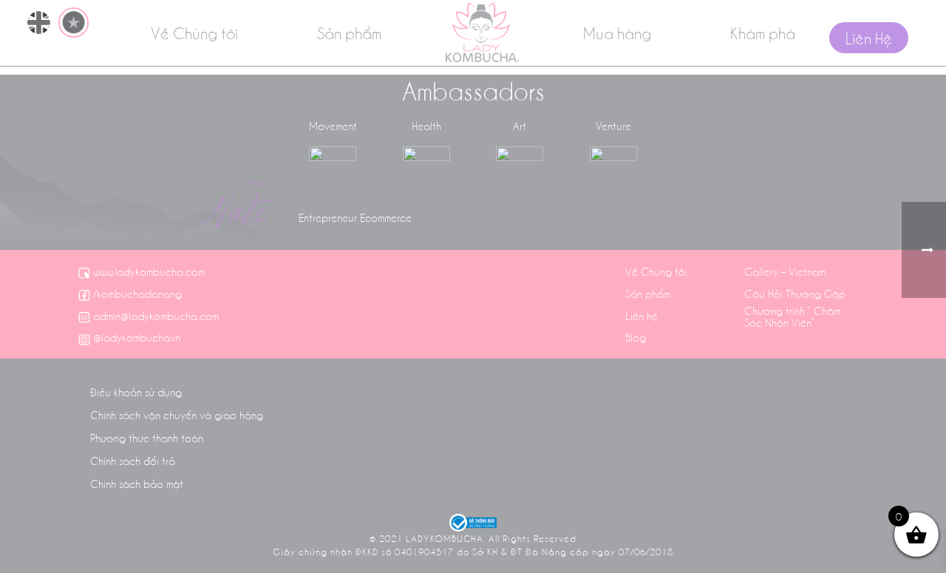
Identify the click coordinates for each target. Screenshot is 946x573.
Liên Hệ (868, 37)
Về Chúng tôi (194, 32)
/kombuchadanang (137, 293)
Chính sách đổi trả (132, 461)
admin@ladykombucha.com (156, 316)
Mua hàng (617, 32)
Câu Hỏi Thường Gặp (794, 293)
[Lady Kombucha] (482, 32)
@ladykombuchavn (136, 337)
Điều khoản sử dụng (136, 392)
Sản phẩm (349, 32)
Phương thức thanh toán (146, 438)
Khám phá (762, 32)
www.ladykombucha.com (149, 271)
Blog (635, 337)
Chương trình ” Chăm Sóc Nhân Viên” (792, 316)
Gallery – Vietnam (785, 271)
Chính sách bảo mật (136, 483)
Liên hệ (641, 316)
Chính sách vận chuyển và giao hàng (176, 415)
